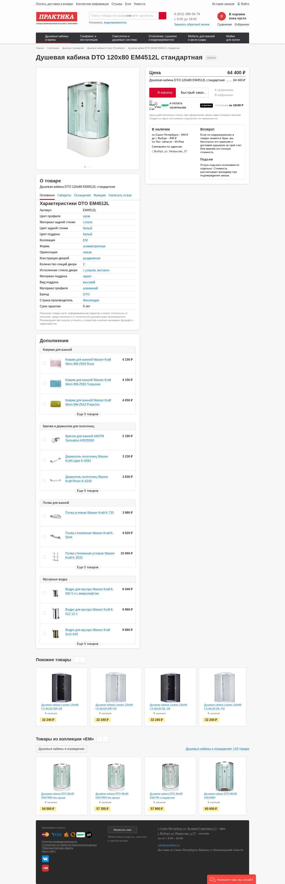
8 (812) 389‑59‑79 (187, 14)
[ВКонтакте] (45, 858)
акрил (87, 276)
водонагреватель (115, 22)
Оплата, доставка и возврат (54, 3)
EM (85, 240)
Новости (139, 3)
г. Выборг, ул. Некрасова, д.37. (177, 833)
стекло (87, 222)
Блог (128, 3)
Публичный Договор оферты (57, 848)
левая (87, 252)
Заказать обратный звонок (192, 24)
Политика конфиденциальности (59, 841)
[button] (231, 879)
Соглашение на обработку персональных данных (69, 845)
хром (86, 216)
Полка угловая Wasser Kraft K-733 (89, 512)
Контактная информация (92, 3)
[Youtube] (46, 868)
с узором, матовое (96, 270)
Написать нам (122, 829)
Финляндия (91, 300)
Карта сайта (48, 851)
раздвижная (91, 258)
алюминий (90, 288)
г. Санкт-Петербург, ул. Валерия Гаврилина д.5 (187, 828)
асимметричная (94, 246)
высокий (89, 282)
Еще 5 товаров (87, 414)
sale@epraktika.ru (169, 845)
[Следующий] (132, 118)
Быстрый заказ (193, 92)
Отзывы (116, 3)
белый (87, 228)
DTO (86, 294)
